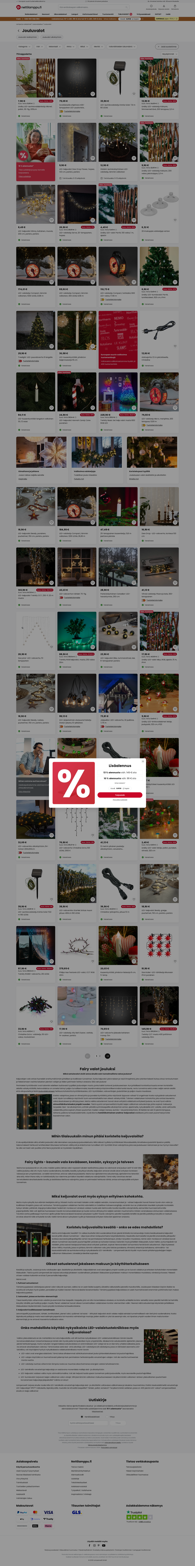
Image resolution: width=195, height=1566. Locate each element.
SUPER (120, 788)
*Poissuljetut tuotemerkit (120, 800)
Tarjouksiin (120, 795)
